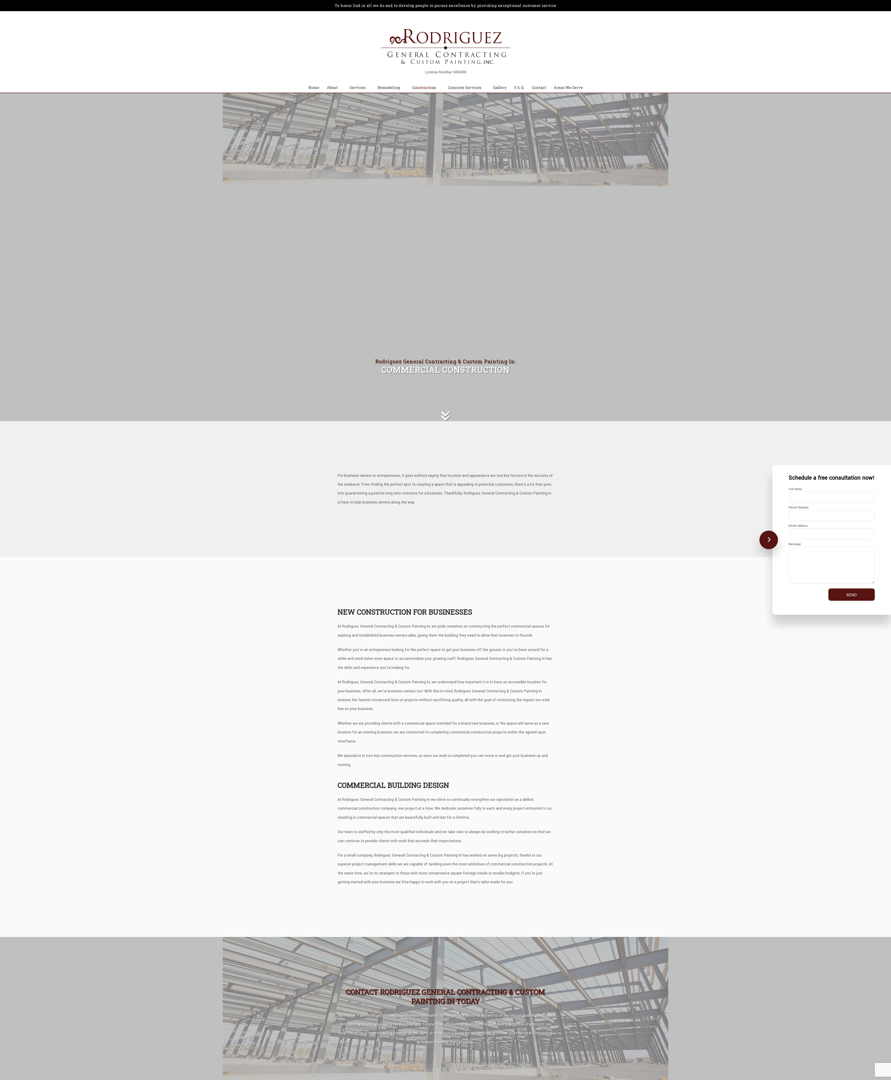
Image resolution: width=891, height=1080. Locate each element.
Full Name (795, 489)
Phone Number (799, 507)
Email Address (798, 526)
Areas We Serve (568, 87)
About (332, 87)
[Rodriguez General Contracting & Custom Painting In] (445, 46)
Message (795, 544)
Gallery (500, 87)
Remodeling (389, 87)
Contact (539, 87)
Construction (424, 87)
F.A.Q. (519, 87)
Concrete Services (464, 87)
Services (358, 87)
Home (313, 87)
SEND (851, 594)
